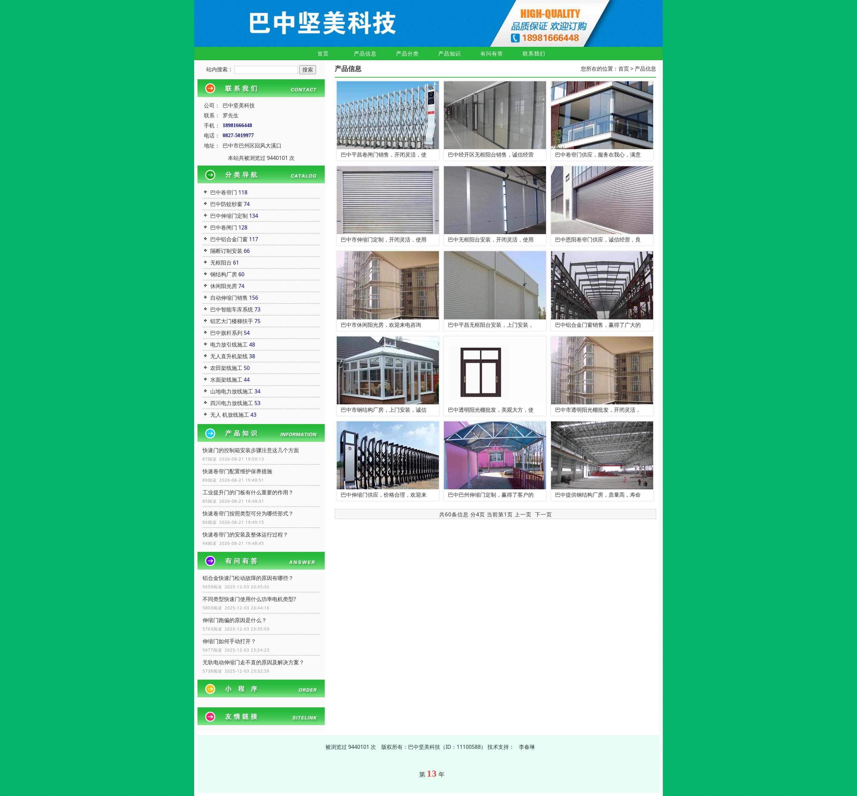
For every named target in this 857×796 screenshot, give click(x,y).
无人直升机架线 (229, 356)
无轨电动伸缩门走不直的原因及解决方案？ (253, 662)
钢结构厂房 (223, 274)
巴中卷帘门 (223, 192)
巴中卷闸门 (223, 227)
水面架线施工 (226, 379)
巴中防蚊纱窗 (226, 204)
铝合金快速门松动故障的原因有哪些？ (248, 578)
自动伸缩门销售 (229, 297)
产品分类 (407, 53)
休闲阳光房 (223, 286)
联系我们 (534, 53)
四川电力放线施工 (231, 403)
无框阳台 (221, 262)
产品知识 (449, 53)
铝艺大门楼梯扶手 (231, 321)
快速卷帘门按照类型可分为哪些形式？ (248, 513)
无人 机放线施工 (229, 414)
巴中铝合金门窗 (229, 239)
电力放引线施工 (229, 344)
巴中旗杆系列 (226, 332)
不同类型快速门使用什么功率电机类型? (249, 599)
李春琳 (527, 747)
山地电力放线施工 (231, 391)
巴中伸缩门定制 (229, 215)
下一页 (543, 514)
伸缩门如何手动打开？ (229, 641)
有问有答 (491, 53)
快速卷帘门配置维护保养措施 (237, 471)
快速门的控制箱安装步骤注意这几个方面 (251, 450)
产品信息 (365, 53)
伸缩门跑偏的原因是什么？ (235, 620)
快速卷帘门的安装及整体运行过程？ (245, 534)
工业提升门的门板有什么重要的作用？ (248, 492)
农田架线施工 (226, 368)
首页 (323, 53)
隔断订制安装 (226, 251)
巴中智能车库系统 (231, 309)
